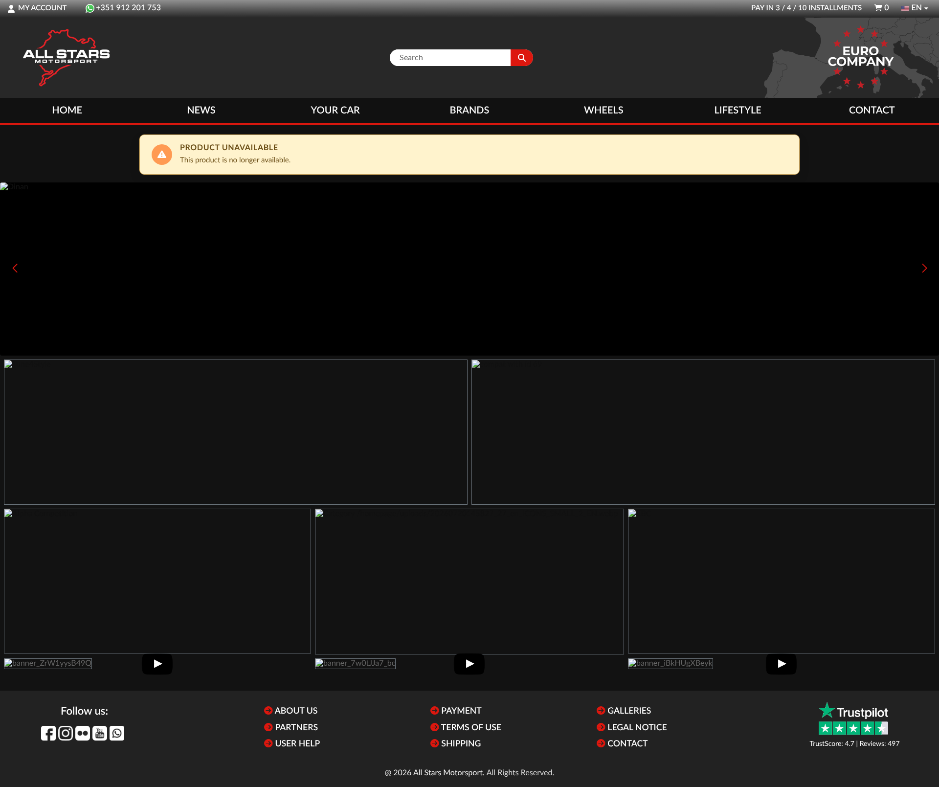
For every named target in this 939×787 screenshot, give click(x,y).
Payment (460, 711)
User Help (296, 744)
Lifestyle (737, 110)
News (201, 110)
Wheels (604, 110)
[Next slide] (924, 268)
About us (295, 711)
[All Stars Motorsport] (66, 58)
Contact (871, 110)
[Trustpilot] (853, 718)
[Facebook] (48, 733)
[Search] (522, 57)
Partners (295, 728)
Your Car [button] (335, 110)
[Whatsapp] (117, 733)
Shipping (460, 744)
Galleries (628, 711)
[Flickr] (82, 733)
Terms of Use (470, 728)
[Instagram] (65, 733)
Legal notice (636, 728)
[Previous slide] (14, 268)
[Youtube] (99, 733)
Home (67, 110)
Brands (470, 110)
